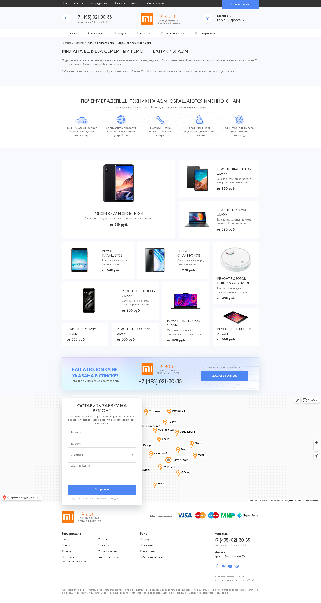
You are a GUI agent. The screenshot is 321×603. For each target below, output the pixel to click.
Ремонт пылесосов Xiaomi (133, 332)
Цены (65, 3)
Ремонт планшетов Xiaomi (234, 172)
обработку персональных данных (105, 499)
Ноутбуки (120, 33)
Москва (222, 16)
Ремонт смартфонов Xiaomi (119, 214)
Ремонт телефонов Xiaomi (138, 294)
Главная (72, 33)
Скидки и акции (155, 3)
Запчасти (119, 3)
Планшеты (143, 33)
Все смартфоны (205, 33)
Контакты (136, 3)
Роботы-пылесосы (172, 33)
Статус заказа (240, 4)
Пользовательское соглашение (229, 577)
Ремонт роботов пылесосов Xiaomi (233, 281)
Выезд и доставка (98, 3)
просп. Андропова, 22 (230, 556)
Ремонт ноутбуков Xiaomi (233, 213)
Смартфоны (95, 33)
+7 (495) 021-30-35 (94, 17)
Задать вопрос (224, 375)
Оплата (78, 3)
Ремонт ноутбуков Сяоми (83, 332)
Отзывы (67, 551)
